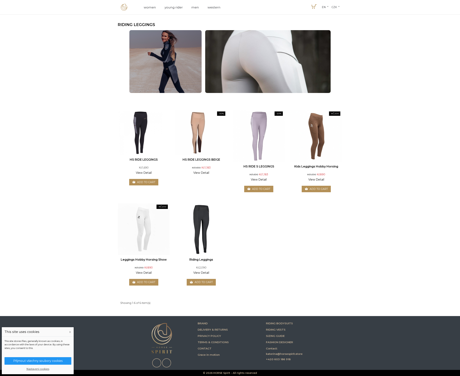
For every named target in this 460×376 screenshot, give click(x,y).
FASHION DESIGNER (279, 342)
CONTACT (204, 348)
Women (150, 7)
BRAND (203, 323)
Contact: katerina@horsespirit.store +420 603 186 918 (284, 354)
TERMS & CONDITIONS (213, 342)
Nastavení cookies (37, 369)
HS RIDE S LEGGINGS (258, 166)
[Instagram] (166, 362)
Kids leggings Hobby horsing (316, 166)
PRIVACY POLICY (209, 336)
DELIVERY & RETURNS (213, 329)
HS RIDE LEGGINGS (144, 159)
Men (195, 7)
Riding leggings (201, 259)
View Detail (144, 172)
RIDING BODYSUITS (279, 323)
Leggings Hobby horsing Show (144, 259)
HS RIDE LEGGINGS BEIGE (201, 159)
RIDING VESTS (276, 329)
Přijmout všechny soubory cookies (38, 361)
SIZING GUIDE (275, 336)
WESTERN (214, 7)
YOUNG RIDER (174, 7)
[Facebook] (156, 362)
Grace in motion (209, 354)
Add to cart (143, 182)
